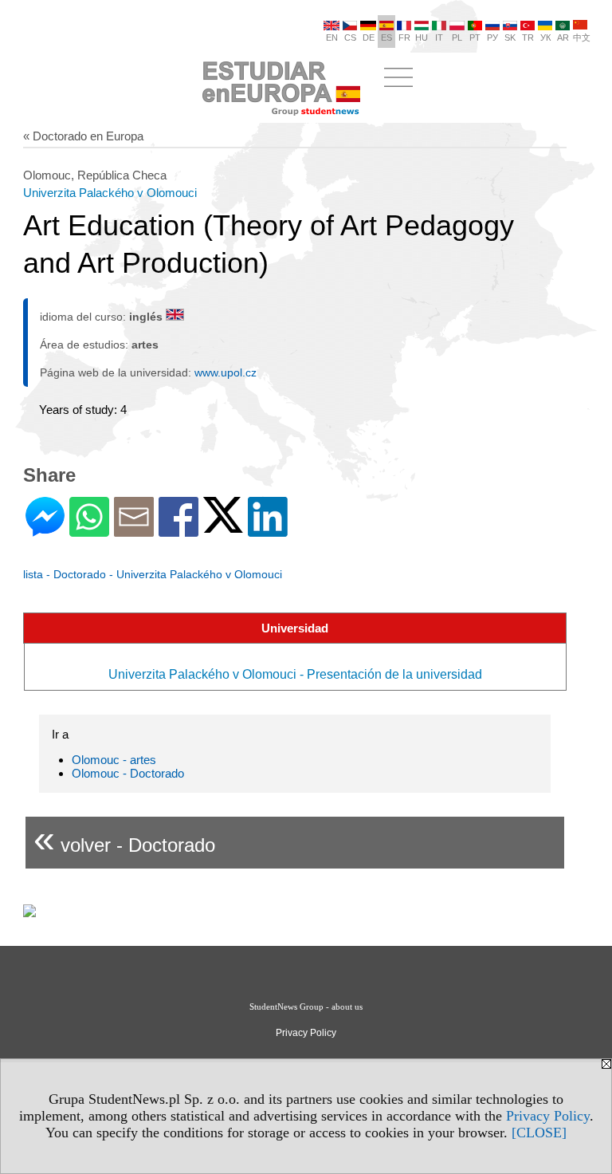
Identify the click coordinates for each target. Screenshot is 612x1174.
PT (475, 37)
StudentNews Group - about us (306, 1006)
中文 (581, 37)
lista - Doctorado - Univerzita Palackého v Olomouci (152, 574)
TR (528, 37)
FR (404, 37)
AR (563, 37)
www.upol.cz (225, 372)
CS (350, 37)
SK (510, 37)
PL (457, 37)
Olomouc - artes (114, 759)
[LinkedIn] (268, 530)
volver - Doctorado (124, 838)
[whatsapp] (89, 530)
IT (439, 37)
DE (369, 37)
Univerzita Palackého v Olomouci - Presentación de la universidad (295, 674)
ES (386, 37)
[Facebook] (178, 530)
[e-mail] (134, 530)
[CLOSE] (539, 1133)
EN (332, 37)
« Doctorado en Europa (83, 136)
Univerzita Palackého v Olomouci (110, 192)
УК (545, 37)
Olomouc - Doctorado (128, 773)
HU (421, 37)
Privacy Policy (548, 1116)
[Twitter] (223, 526)
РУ (492, 37)
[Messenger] (45, 530)
